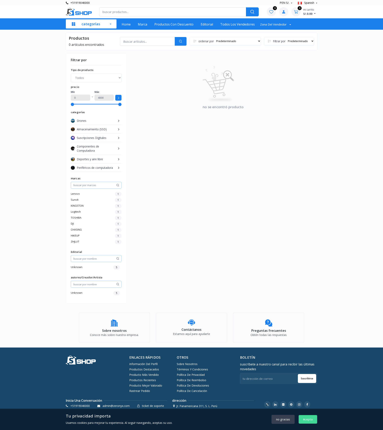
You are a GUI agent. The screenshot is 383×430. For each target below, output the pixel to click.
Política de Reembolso (191, 380)
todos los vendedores (237, 24)
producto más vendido (144, 375)
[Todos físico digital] (96, 77)
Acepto (308, 419)
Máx (97, 92)
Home (126, 24)
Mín (73, 92)
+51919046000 (80, 3)
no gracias (283, 419)
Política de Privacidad (191, 375)
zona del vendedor (273, 24)
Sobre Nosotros (187, 364)
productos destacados (144, 369)
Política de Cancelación (192, 391)
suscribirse (307, 378)
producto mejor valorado (145, 385)
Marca (142, 24)
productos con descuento (173, 24)
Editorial (207, 24)
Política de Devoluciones (193, 385)
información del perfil (143, 364)
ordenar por (206, 41)
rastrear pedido (139, 391)
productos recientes (142, 380)
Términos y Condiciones (192, 369)
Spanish (309, 3)
